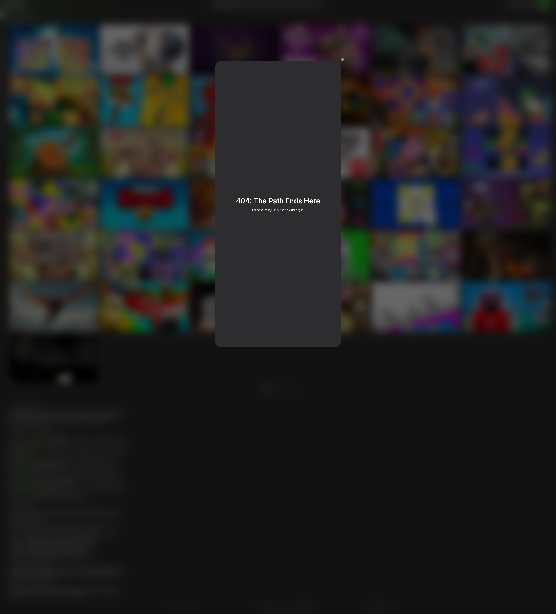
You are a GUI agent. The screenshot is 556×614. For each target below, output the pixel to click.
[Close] (342, 59)
